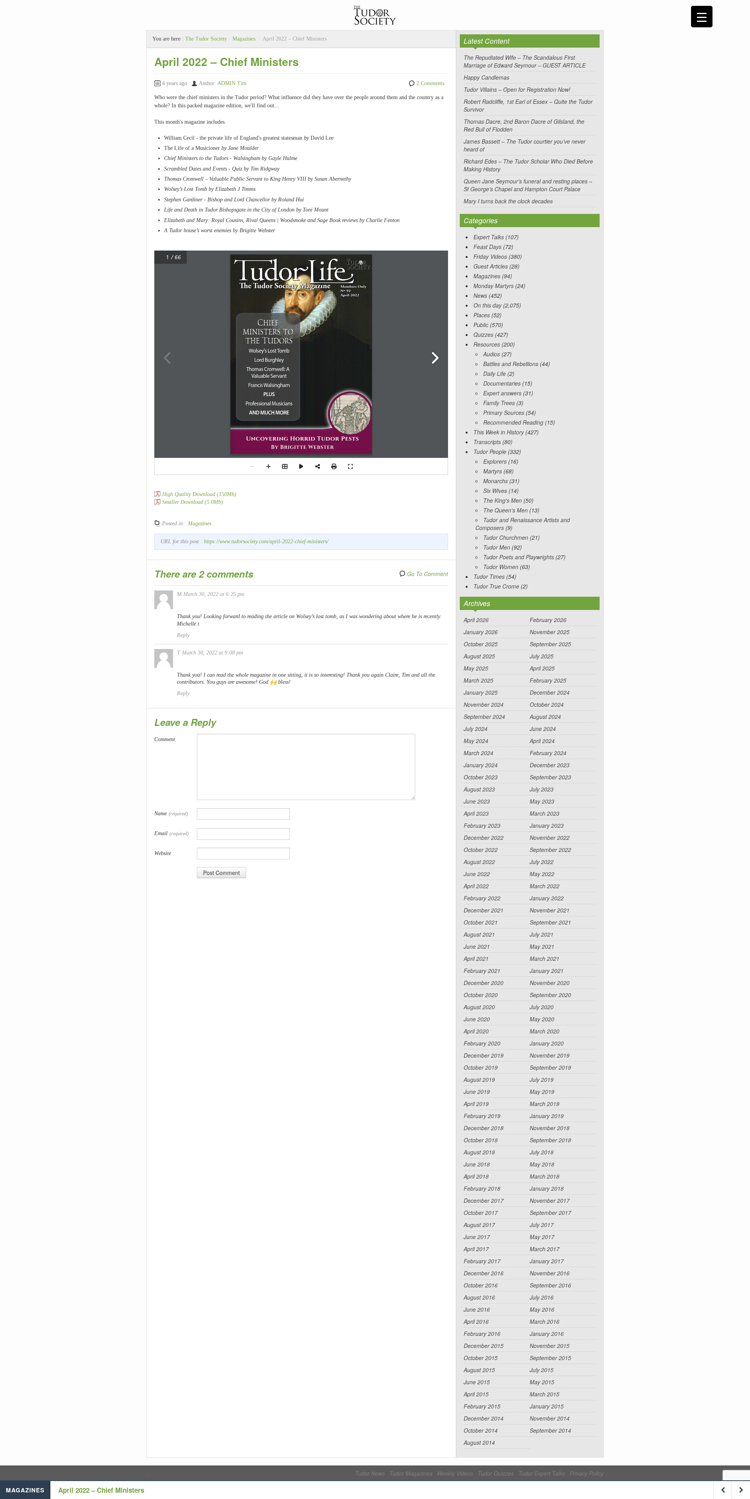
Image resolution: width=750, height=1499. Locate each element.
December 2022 (484, 837)
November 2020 (550, 983)
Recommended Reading (513, 422)
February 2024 (548, 753)
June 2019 (477, 1091)
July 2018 (542, 1152)
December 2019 (484, 1055)
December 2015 (484, 1346)
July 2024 (476, 729)
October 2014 (481, 1430)
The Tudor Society (206, 39)
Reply (183, 635)
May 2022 (542, 874)
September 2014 (550, 1430)
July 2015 (542, 1370)
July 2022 (542, 862)
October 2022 (481, 850)
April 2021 (476, 958)
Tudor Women (500, 567)
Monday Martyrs (493, 286)
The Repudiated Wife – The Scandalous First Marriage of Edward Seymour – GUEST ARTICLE (525, 61)
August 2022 (479, 862)
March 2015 (544, 1394)
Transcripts (487, 442)
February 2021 (482, 970)
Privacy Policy (587, 1473)
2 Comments (430, 83)
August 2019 (479, 1079)
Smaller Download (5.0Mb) (192, 502)
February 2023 (482, 825)
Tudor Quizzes (496, 1473)
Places (481, 315)
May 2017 (542, 1237)
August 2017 (479, 1225)
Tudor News (370, 1473)
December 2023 (550, 765)
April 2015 (476, 1394)
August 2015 (479, 1370)
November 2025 (550, 632)
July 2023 (542, 789)
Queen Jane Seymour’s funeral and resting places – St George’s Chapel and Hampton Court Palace (528, 185)
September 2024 (484, 716)
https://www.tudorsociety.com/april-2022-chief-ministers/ (266, 541)
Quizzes (483, 334)
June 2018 (477, 1164)
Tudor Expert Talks (541, 1473)
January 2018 (547, 1188)
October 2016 (481, 1285)
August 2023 (479, 789)
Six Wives (495, 490)
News (480, 295)
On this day (487, 305)
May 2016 (542, 1309)
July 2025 (542, 656)
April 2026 (476, 620)
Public (480, 325)
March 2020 (544, 1031)
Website (162, 853)
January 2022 (547, 898)
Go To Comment (427, 574)
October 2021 (481, 922)
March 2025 (478, 680)
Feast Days (487, 247)
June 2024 (543, 729)
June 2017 (477, 1237)
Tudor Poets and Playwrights (518, 557)
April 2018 (476, 1176)
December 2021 (484, 910)
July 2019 (542, 1079)
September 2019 (550, 1067)
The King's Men (502, 500)
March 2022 (544, 886)
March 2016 (544, 1321)
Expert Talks (488, 237)
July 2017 (542, 1225)
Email (171, 833)
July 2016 (542, 1297)
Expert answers (502, 393)
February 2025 (548, 680)
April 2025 (542, 668)
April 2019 (476, 1104)
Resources (486, 344)
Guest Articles (490, 266)
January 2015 (547, 1406)
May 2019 (542, 1091)
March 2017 (544, 1249)
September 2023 (550, 777)
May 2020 (542, 1019)
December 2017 (484, 1200)
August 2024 (545, 716)
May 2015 (542, 1382)
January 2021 (547, 970)
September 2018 (550, 1140)
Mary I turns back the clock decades (508, 201)
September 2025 (550, 644)
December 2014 (484, 1418)
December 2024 (550, 692)
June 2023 (477, 801)
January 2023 (547, 825)
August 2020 (479, 1007)
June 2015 (477, 1382)
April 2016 (476, 1321)
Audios (491, 354)
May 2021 (542, 946)
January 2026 (481, 632)
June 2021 (477, 946)
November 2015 (550, 1346)
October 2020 (481, 995)
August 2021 (479, 934)
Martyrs (492, 471)
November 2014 (550, 1418)
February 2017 (482, 1261)
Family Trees (499, 403)
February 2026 (548, 620)
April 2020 (476, 1031)
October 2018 (481, 1140)
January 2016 (547, 1333)
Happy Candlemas (486, 77)
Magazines (243, 39)
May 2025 (476, 668)
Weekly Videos (455, 1473)
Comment (164, 739)
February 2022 (482, 898)
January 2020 (547, 1043)
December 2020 (484, 983)
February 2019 (482, 1116)
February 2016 (482, 1333)
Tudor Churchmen (505, 537)
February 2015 (482, 1406)
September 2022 (550, 850)
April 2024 (542, 741)
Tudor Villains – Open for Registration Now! (517, 89)
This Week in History (498, 432)
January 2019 (547, 1116)
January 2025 (481, 692)
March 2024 (478, 753)
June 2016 (477, 1309)
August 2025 (479, 656)
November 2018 (550, 1128)
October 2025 (481, 644)
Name (171, 813)
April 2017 (476, 1249)
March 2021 (544, 958)
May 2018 (542, 1164)
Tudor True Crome (496, 586)
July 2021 (542, 934)
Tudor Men (496, 547)
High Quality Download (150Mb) (199, 494)
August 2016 (479, 1297)
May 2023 (542, 801)
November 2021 (550, 910)
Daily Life (494, 373)
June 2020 (477, 1019)
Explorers (495, 461)
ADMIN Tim (231, 83)
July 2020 (542, 1007)
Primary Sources (503, 412)
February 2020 (482, 1043)
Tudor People (489, 451)
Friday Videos (490, 256)
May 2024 (476, 741)
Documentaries (502, 383)
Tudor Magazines (410, 1473)
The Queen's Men (505, 510)
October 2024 (547, 704)
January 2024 (481, 765)
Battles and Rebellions (510, 364)
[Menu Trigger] (701, 16)
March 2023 (544, 813)
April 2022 (476, 886)
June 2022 (477, 874)
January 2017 (547, 1261)
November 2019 (550, 1055)
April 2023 (476, 813)
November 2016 (550, 1273)
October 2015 (481, 1358)
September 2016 (550, 1285)
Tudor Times (489, 576)
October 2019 (481, 1067)
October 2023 (481, 777)
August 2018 (479, 1152)
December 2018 (484, 1128)
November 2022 (550, 837)
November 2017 (550, 1200)
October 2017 (481, 1212)
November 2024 (484, 704)
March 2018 (544, 1176)
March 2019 (544, 1104)
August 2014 (479, 1442)
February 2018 (482, 1188)
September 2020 (550, 995)
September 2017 (550, 1212)
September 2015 (550, 1358)
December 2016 (484, 1273)
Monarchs (495, 481)
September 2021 (550, 922)
